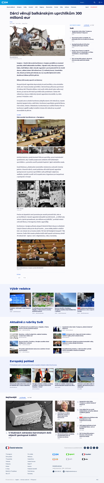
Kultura (67, 7)
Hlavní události (11, 7)
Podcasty (73, 7)
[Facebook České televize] (88, 448)
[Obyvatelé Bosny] (37, 40)
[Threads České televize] (97, 448)
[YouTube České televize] (91, 448)
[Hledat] (94, 2)
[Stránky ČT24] (55, 454)
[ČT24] (5, 2)
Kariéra (29, 466)
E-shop (7, 468)
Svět (36, 7)
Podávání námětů (32, 468)
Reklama (30, 456)
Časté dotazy (31, 471)
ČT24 (11, 22)
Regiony (42, 7)
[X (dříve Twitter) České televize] (94, 448)
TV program (9, 454)
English (17, 479)
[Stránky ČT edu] (85, 459)
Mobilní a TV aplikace (11, 471)
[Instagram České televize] (85, 448)
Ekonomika (49, 7)
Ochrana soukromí (24, 479)
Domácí (31, 7)
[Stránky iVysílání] (86, 454)
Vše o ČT (8, 473)
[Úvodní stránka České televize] (14, 448)
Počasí (56, 7)
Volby (25, 7)
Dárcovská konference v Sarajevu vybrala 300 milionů (29, 268)
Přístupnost (33, 479)
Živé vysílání (9, 456)
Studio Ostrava (31, 461)
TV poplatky (9, 459)
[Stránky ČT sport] (70, 454)
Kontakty (30, 473)
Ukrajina (19, 7)
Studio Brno (31, 459)
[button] (41, 252)
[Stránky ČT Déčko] (55, 459)
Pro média (30, 454)
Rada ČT (30, 464)
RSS (97, 479)
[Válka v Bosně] (41, 193)
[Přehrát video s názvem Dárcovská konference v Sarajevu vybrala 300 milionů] (41, 253)
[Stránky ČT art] (69, 459)
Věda (61, 7)
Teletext (8, 461)
